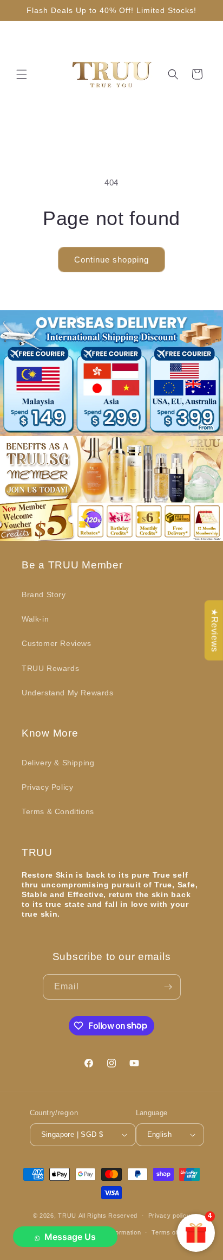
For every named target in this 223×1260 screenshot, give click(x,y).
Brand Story (44, 594)
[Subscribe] (168, 987)
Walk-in (35, 619)
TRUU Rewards (50, 668)
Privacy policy (169, 1215)
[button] (22, 74)
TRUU (67, 1215)
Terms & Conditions (58, 811)
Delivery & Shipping (58, 762)
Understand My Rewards (68, 692)
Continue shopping (111, 259)
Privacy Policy (47, 787)
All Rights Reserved (107, 1215)
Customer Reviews (56, 643)
